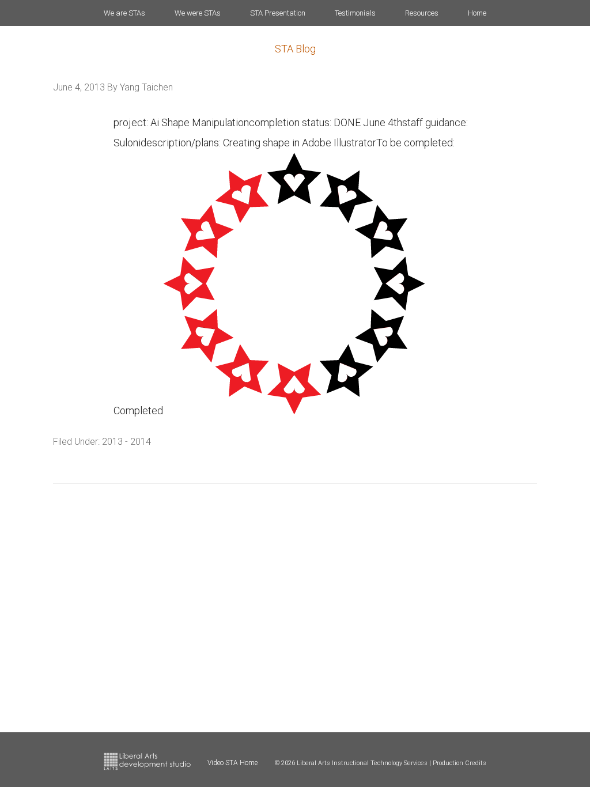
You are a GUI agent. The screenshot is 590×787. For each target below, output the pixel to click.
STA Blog (295, 49)
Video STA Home (232, 763)
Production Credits (459, 763)
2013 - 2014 (126, 441)
